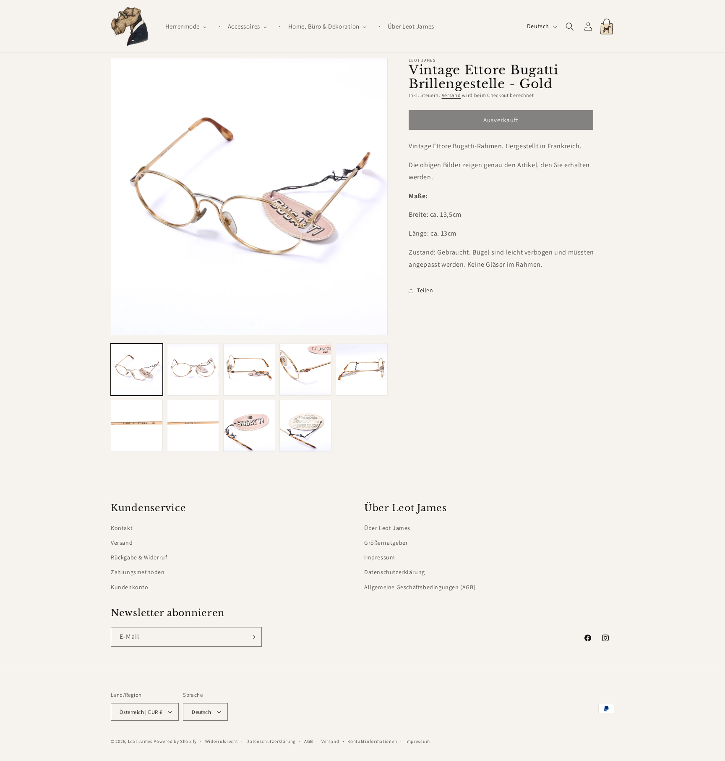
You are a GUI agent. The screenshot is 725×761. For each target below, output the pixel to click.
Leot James (140, 741)
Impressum (379, 557)
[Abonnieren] (252, 637)
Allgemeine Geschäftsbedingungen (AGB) (419, 587)
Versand (451, 95)
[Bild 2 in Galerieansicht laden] (193, 370)
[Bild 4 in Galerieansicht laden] (305, 370)
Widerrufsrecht (221, 741)
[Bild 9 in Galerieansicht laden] (305, 426)
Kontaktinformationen (372, 741)
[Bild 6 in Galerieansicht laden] (137, 426)
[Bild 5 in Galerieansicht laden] (362, 370)
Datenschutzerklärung (394, 572)
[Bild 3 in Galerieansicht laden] (249, 370)
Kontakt (122, 528)
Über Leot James (387, 528)
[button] (189, 26)
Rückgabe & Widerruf (139, 557)
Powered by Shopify (175, 741)
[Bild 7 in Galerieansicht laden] (193, 426)
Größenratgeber (386, 542)
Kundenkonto (130, 587)
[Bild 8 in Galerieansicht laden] (249, 426)
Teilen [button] (425, 290)
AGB (308, 741)
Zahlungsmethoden (138, 572)
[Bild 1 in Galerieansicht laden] (137, 370)
